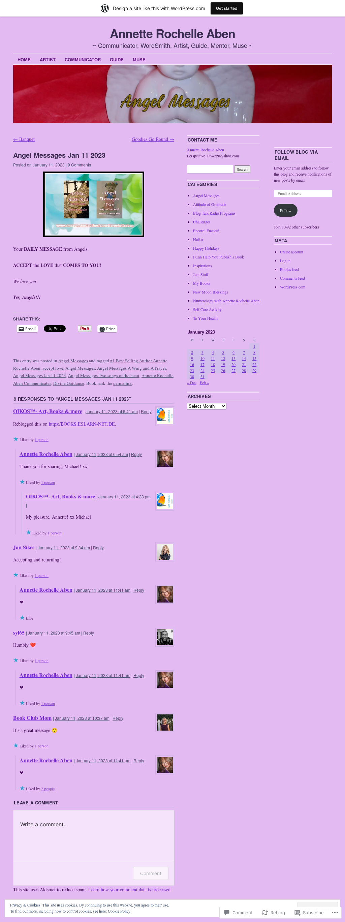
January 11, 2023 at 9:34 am (64, 547)
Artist (48, 59)
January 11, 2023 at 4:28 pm (124, 496)
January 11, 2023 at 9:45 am (54, 633)
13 (233, 358)
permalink (122, 383)
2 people (48, 788)
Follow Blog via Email (296, 155)
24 (202, 370)
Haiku (198, 239)
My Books (201, 283)
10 (202, 358)
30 (192, 376)
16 (192, 364)
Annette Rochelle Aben (172, 33)
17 (202, 364)
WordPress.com (292, 286)
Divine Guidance (68, 383)
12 (223, 358)
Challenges (202, 221)
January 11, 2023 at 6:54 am (102, 454)
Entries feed (289, 269)
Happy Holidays (206, 248)
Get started (227, 8)
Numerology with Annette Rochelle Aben (226, 300)
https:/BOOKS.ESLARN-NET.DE (82, 424)
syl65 (19, 632)
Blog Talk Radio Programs (214, 213)
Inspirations (202, 265)
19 (223, 364)
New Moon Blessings (210, 292)
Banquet (24, 139)
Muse (139, 59)
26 (223, 370)
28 (244, 370)
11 (213, 358)
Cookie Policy (119, 911)
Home (24, 59)
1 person (42, 439)
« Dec (191, 382)
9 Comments (79, 164)
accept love (52, 368)
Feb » (204, 382)
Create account (291, 251)
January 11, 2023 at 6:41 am (112, 411)
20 (233, 364)
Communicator (83, 59)
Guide (117, 59)
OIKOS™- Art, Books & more (47, 411)
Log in (285, 260)
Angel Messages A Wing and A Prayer (131, 368)
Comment (150, 873)
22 (254, 364)
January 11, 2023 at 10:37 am (82, 718)
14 (244, 358)
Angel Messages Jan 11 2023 (39, 375)
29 (254, 370)
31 (202, 376)
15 (254, 358)
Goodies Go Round (153, 139)
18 (213, 364)
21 (244, 364)
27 (233, 370)
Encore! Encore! (206, 230)
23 (192, 370)
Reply (146, 411)
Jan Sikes (23, 547)
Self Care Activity (207, 309)
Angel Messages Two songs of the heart (103, 375)
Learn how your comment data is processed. (130, 889)
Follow (285, 210)
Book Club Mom (32, 717)
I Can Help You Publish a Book (218, 256)
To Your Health (205, 318)
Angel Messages (73, 361)
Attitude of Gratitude (209, 204)
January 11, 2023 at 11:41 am (103, 590)
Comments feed (292, 278)
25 (213, 370)
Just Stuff (200, 274)
